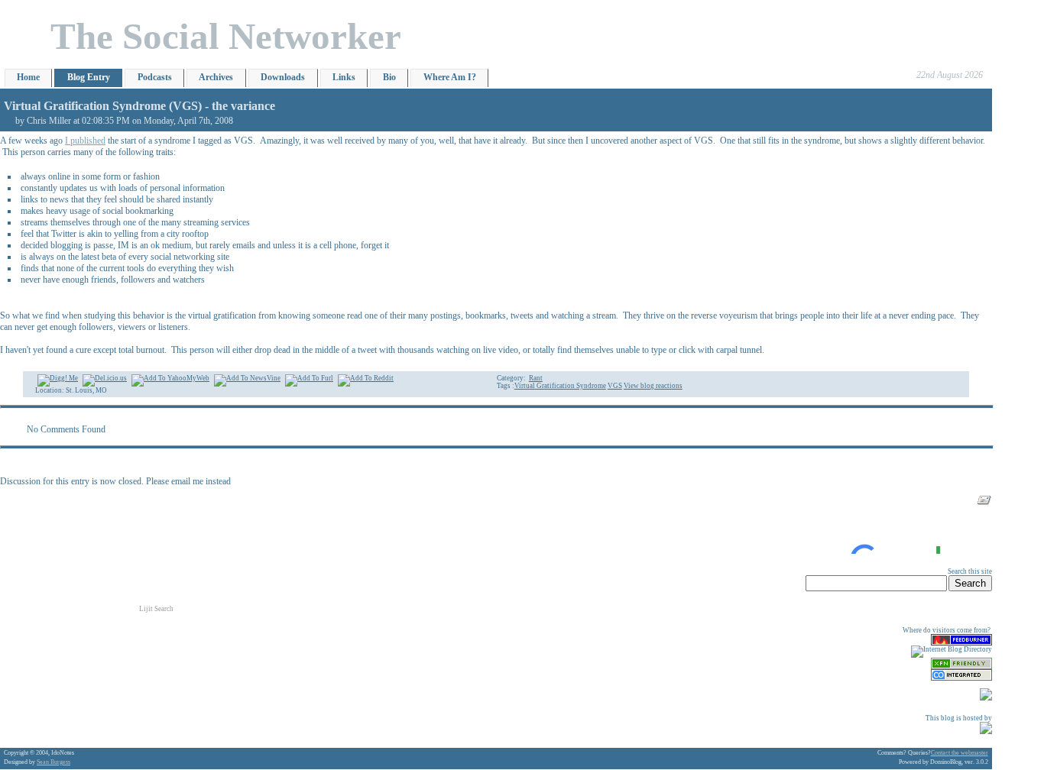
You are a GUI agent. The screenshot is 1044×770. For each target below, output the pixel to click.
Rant (536, 378)
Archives (216, 77)
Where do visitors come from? (947, 630)
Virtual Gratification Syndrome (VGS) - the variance (139, 106)
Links (343, 77)
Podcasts (155, 77)
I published (85, 140)
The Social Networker (225, 36)
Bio (389, 77)
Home (28, 77)
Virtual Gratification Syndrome (560, 386)
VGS (615, 386)
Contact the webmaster (959, 752)
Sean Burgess (53, 762)
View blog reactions (653, 386)
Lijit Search (156, 609)
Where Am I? (449, 77)
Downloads (283, 77)
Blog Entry (88, 77)
